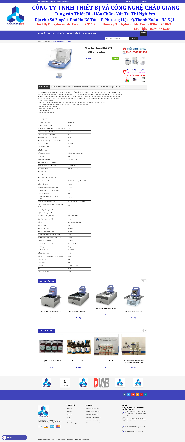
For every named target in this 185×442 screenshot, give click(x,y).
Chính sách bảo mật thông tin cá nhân (95, 417)
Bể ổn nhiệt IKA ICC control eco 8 (106, 311)
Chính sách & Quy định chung (93, 408)
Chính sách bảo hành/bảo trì (93, 423)
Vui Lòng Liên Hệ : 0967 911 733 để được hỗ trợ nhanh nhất (69, 87)
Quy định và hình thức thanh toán (94, 411)
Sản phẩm (69, 414)
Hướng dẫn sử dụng (72, 423)
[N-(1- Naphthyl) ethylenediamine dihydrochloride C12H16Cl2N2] (106, 346)
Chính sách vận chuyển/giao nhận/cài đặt (96, 414)
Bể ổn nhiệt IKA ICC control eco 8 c (134, 311)
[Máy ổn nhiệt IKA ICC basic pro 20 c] (78, 295)
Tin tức (68, 417)
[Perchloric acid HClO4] (51, 346)
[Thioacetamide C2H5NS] (78, 346)
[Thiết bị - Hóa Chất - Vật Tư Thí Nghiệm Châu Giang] (92, 16)
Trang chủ (69, 408)
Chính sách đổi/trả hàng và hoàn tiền (95, 420)
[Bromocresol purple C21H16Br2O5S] (133, 346)
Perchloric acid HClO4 (51, 361)
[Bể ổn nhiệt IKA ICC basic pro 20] (51, 297)
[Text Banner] (134, 75)
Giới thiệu (69, 411)
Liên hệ (69, 420)
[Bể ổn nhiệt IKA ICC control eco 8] (106, 297)
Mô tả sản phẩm (44, 87)
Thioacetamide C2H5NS (78, 361)
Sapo (87, 439)
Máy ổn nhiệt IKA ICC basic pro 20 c (78, 308)
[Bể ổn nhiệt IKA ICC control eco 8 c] (133, 297)
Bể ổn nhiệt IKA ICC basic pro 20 (51, 311)
